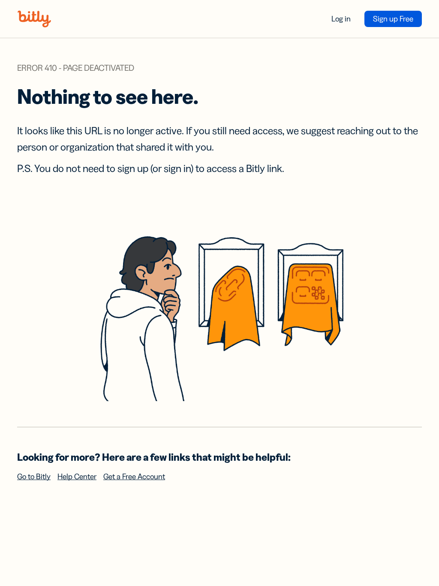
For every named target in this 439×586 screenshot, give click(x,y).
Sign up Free (393, 19)
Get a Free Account (134, 476)
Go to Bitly (34, 476)
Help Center (76, 476)
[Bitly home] (34, 18)
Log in (341, 19)
